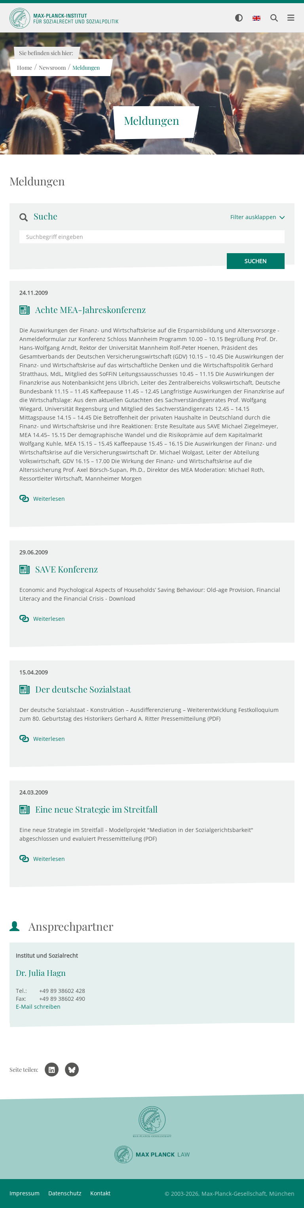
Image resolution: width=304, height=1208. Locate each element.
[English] (256, 19)
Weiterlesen (49, 498)
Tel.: (21, 990)
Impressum (25, 1193)
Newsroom (51, 67)
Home (24, 67)
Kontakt (100, 1193)
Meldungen (85, 67)
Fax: (21, 998)
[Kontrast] (239, 18)
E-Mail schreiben (38, 1006)
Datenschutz (65, 1193)
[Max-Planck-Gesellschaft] (152, 1122)
